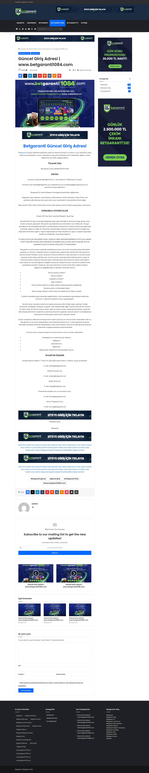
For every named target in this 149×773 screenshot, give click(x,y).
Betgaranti (22, 153)
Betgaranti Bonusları (22, 719)
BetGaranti (43, 23)
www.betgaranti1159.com (23, 750)
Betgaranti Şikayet (112, 725)
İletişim (84, 23)
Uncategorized (105, 91)
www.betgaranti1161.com (23, 757)
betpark (51, 450)
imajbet (75, 450)
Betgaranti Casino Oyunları (24, 722)
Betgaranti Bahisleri (30, 715)
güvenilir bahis (46, 447)
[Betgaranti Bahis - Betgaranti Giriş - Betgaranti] (26, 12)
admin (24, 70)
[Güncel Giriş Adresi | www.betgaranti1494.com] (29, 610)
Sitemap (108, 738)
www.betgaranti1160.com (23, 753)
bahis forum (22, 445)
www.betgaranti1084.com (55, 483)
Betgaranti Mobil (111, 734)
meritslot (81, 450)
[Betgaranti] (54, 38)
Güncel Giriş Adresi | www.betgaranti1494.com (28, 619)
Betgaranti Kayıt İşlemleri (114, 723)
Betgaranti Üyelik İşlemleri (23, 740)
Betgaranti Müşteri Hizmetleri (24, 733)
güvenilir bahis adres (43, 445)
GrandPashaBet (66, 450)
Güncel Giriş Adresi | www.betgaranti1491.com (78, 619)
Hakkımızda (31, 23)
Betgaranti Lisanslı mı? (113, 721)
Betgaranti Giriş (36, 726)
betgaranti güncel (39, 479)
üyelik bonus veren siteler (76, 445)
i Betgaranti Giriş (71, 479)
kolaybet (57, 450)
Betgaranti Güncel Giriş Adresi (54, 146)
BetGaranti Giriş (57, 23)
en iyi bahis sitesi (83, 447)
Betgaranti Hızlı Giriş (115, 36)
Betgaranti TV (72, 23)
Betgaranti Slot (20, 736)
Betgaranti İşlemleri (21, 743)
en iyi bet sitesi (35, 447)
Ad (19, 665)
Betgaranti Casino (36, 719)
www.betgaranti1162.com (23, 760)
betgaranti (44, 450)
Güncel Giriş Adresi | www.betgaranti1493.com (53, 619)
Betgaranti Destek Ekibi (23, 726)
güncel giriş (55, 479)
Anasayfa (20, 23)
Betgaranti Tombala (112, 730)
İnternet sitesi (60, 674)
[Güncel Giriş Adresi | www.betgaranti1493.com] (55, 610)
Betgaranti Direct (111, 736)
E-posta (21, 674)
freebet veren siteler (32, 450)
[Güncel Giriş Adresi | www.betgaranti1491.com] (80, 610)
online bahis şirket (69, 447)
